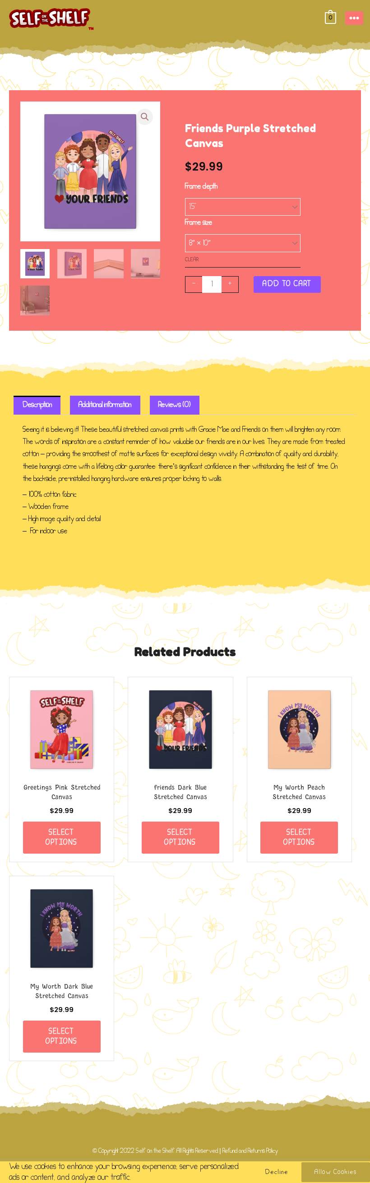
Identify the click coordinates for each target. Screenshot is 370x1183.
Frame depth (201, 186)
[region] (185, 1172)
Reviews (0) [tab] (174, 405)
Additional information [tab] (105, 405)
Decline (276, 1172)
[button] (145, 117)
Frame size (198, 222)
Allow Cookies (335, 1172)
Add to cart (287, 284)
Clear (192, 259)
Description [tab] (37, 405)
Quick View (62, 768)
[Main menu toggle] (354, 18)
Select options (62, 837)
